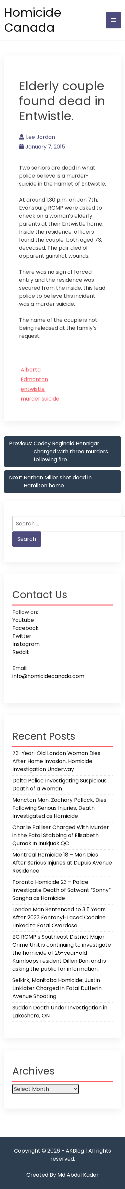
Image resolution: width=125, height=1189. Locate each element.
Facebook (25, 628)
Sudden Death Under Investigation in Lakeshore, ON (59, 1011)
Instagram (26, 644)
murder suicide (40, 399)
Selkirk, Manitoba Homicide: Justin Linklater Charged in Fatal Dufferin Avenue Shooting (57, 988)
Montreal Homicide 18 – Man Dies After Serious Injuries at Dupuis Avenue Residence (62, 863)
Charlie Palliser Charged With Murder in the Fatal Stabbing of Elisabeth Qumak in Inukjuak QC (60, 835)
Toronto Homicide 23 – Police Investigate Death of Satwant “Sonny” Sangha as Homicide (61, 890)
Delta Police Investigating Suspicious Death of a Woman (59, 784)
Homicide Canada (32, 20)
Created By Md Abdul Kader (62, 1175)
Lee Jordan (40, 137)
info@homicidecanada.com (48, 676)
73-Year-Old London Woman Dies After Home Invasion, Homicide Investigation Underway (56, 761)
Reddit (20, 652)
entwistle (33, 389)
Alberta (31, 370)
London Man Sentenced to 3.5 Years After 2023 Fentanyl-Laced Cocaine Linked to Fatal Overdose (59, 917)
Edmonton (34, 379)
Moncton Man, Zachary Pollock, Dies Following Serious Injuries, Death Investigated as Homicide (59, 808)
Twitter (21, 636)
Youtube (23, 620)
